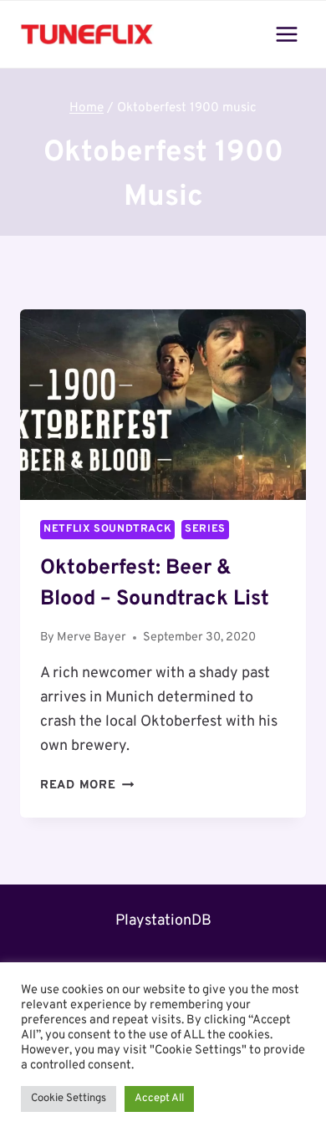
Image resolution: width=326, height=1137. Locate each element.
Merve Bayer (91, 637)
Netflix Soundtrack (107, 529)
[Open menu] (286, 34)
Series (205, 529)
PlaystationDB (163, 921)
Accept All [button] (159, 1098)
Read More (87, 785)
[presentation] (163, 404)
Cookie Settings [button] (68, 1098)
